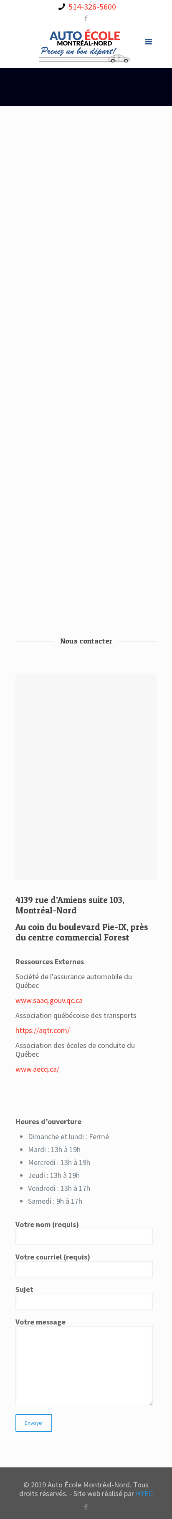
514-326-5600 (92, 6)
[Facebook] (86, 18)
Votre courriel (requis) (52, 1257)
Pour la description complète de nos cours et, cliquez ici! (85, 129)
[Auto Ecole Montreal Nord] (86, 45)
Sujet (24, 1289)
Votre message (40, 1322)
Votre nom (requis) (47, 1224)
